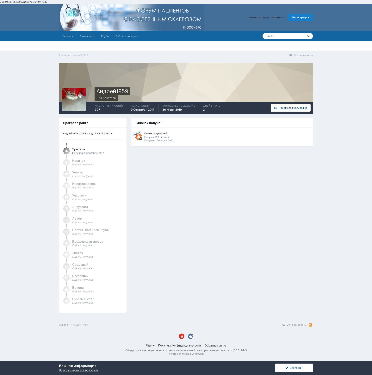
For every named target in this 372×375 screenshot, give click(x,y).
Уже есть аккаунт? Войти (265, 17)
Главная (68, 36)
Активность (87, 36)
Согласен (295, 367)
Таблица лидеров (127, 36)
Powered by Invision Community (186, 353)
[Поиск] (308, 36)
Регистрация (300, 17)
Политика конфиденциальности (179, 345)
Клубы (105, 36)
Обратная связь (215, 345)
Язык (149, 345)
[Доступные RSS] (310, 325)
